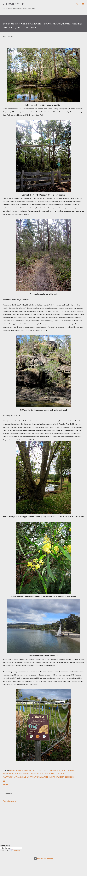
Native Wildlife (37, 774)
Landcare (26, 774)
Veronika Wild (13, 4)
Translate (16, 850)
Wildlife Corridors (65, 777)
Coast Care (42, 771)
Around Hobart (16, 771)
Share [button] (5, 784)
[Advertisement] (43, 825)
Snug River (29, 777)
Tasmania (39, 777)
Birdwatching (30, 771)
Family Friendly (67, 771)
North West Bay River (54, 774)
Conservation (54, 771)
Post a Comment (9, 801)
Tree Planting (50, 777)
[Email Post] (4, 782)
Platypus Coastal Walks (13, 777)
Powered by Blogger (45, 858)
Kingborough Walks (12, 774)
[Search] (77, 4)
